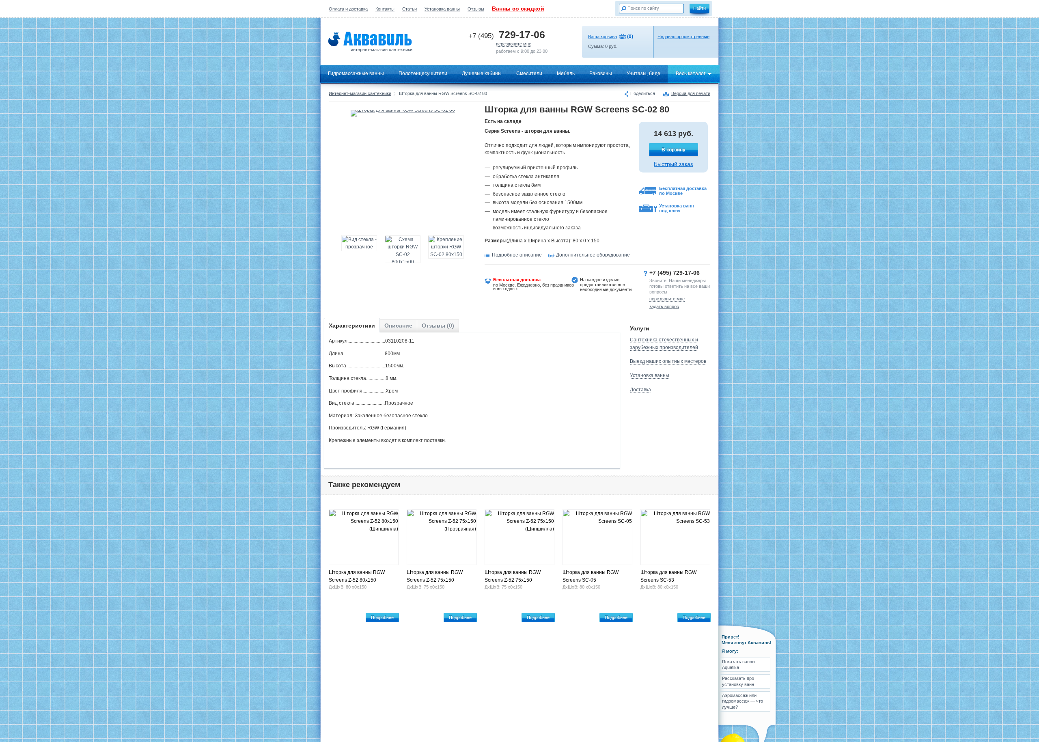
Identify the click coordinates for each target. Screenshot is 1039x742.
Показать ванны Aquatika (738, 664)
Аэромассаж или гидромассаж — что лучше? (742, 701)
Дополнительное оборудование (593, 255)
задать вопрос (664, 306)
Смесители (529, 73)
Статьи (409, 8)
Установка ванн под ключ (676, 208)
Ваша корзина (602, 36)
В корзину (673, 150)
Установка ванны (442, 8)
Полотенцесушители (423, 73)
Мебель (566, 73)
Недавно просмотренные (683, 36)
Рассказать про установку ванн (738, 681)
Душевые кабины (482, 73)
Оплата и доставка (348, 8)
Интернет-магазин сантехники (360, 93)
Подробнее (382, 617)
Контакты (384, 8)
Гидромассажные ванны (356, 73)
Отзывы (476, 8)
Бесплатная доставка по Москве (683, 191)
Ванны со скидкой (518, 8)
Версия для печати (690, 94)
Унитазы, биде (643, 73)
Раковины (600, 73)
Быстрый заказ (673, 164)
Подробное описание (517, 255)
